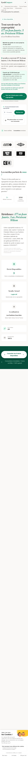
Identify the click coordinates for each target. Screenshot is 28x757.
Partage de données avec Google (9, 748)
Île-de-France (23, 6)
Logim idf (3, 10)
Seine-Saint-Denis (8, 8)
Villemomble (18, 8)
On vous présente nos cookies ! (9, 749)
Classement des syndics (11, 6)
